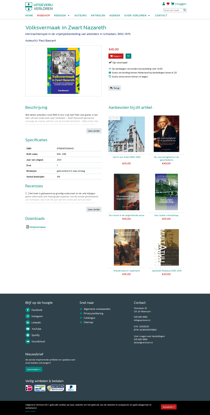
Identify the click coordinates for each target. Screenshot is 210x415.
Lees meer (30, 411)
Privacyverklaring (93, 313)
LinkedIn (36, 322)
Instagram (37, 316)
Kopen (116, 56)
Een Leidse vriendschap (166, 215)
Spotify (36, 335)
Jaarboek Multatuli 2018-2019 (166, 270)
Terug (116, 88)
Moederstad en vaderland (127, 270)
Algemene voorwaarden (97, 309)
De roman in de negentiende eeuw (126, 215)
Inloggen (180, 4)
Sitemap (88, 322)
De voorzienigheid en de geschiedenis (166, 158)
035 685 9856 (140, 317)
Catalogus (89, 318)
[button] (68, 15)
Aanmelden (33, 369)
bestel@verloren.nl (143, 342)
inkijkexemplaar (37, 227)
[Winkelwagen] (172, 4)
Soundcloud (38, 341)
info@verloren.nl (142, 320)
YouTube (36, 329)
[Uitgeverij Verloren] (39, 6)
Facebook (37, 310)
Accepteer (168, 407)
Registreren (163, 3)
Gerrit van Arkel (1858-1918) (126, 157)
